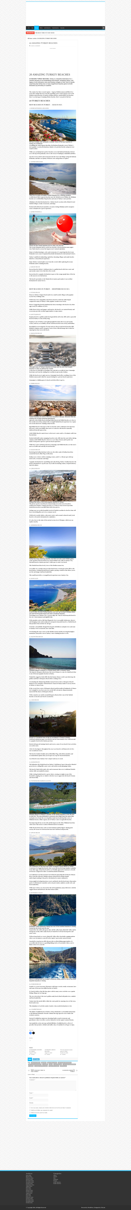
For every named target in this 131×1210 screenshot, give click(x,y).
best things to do (52, 1062)
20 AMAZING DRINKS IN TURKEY (68, 1070)
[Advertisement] (76, 14)
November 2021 (30, 1201)
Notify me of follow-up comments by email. (42, 1110)
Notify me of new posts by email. (39, 1112)
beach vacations (36, 1062)
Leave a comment (35, 45)
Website (31, 1102)
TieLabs (103, 1207)
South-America (55, 27)
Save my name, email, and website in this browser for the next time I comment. (51, 1107)
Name (31, 1093)
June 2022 (28, 1196)
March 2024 (29, 1176)
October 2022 (29, 1191)
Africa (41, 27)
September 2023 (30, 1185)
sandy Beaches (57, 1064)
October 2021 (29, 1202)
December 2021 (30, 1200)
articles (35, 38)
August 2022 (29, 1193)
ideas (51, 1064)
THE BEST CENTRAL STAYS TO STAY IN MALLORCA (51, 32)
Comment (32, 1079)
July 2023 (28, 1187)
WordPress (90, 1207)
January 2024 (29, 1179)
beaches (44, 1062)
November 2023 (30, 1182)
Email (31, 1098)
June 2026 (28, 1175)
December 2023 (30, 1181)
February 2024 (29, 1178)
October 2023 (29, 1183)
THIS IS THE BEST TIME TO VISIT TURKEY (38, 1070)
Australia (62, 27)
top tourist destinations (69, 1064)
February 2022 (29, 1197)
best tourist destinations (65, 1062)
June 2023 (28, 1189)
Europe (36, 27)
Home (29, 27)
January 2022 (29, 1198)
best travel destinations (35, 1064)
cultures (45, 1064)
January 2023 (29, 1190)
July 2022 (28, 1194)
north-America (47, 27)
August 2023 (29, 1186)
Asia (32, 27)
